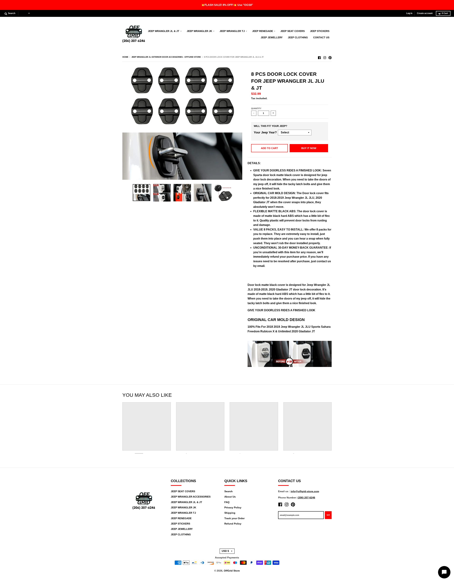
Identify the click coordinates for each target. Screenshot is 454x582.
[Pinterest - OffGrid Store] (330, 56)
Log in (409, 13)
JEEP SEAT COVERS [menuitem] (292, 31)
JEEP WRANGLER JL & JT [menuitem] (163, 31)
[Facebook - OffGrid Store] (319, 56)
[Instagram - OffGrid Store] (324, 56)
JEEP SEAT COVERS (183, 491)
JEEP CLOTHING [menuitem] (298, 37)
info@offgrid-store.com (305, 491)
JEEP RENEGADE (181, 518)
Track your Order (234, 518)
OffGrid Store (232, 570)
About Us (230, 496)
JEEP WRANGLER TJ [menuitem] (232, 31)
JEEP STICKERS (180, 523)
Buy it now (308, 148)
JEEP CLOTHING (181, 534)
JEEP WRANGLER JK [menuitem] (199, 31)
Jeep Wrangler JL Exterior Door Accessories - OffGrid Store (166, 57)
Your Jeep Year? (265, 132)
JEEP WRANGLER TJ (183, 512)
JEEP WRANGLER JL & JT (186, 502)
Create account (425, 13)
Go (328, 515)
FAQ (226, 502)
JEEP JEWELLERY (182, 529)
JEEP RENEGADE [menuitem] (262, 31)
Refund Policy (232, 523)
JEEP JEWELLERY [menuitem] (272, 37)
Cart (445, 13)
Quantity (256, 108)
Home (125, 57)
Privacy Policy (232, 507)
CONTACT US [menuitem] (321, 37)
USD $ (24, 13)
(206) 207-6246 (306, 497)
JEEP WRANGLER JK (183, 507)
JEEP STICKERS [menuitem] (319, 31)
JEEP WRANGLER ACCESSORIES (191, 496)
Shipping (229, 512)
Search (228, 491)
